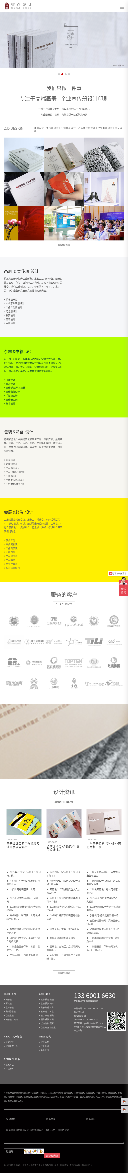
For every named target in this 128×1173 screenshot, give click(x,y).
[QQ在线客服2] (124, 1109)
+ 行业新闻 (44, 1046)
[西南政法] (94, 621)
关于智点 (13, 1036)
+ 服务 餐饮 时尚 (46, 1019)
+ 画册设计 (9, 999)
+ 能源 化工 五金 (46, 1011)
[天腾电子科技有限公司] (74, 663)
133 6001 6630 (95, 995)
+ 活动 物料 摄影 (46, 1023)
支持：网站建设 (61, 1164)
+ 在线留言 (9, 1068)
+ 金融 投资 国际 (46, 1003)
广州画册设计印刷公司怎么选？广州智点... (102, 948)
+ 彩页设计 (9, 1003)
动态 (45, 1036)
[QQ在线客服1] (124, 1101)
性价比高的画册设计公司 (22, 889)
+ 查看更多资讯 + (64, 972)
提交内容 (53, 1155)
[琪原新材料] (54, 663)
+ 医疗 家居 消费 (46, 1015)
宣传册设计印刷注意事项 (62, 937)
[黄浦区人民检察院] (34, 621)
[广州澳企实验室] (114, 642)
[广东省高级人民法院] (14, 621)
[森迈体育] (14, 683)
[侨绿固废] (34, 663)
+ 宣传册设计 (10, 1007)
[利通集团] (114, 663)
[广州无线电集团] (54, 621)
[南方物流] (14, 642)
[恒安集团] (34, 642)
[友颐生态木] (34, 683)
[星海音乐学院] (74, 621)
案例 (44, 993)
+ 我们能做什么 (11, 1046)
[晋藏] (74, 683)
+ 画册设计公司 (11, 1019)
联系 (12, 1059)
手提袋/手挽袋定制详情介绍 (104, 915)
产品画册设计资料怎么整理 (24, 955)
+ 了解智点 (9, 1042)
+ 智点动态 (44, 1042)
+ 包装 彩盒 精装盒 (47, 1027)
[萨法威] (114, 683)
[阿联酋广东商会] (114, 621)
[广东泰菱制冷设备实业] (94, 642)
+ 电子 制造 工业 (46, 1007)
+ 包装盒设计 (10, 1015)
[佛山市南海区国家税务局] (94, 663)
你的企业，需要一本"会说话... (65, 929)
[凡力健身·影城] (94, 683)
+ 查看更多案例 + (64, 244)
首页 (10, 993)
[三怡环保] (54, 683)
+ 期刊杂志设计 (11, 1011)
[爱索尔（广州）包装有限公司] (14, 663)
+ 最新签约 (44, 1050)
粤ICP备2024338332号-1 (81, 1164)
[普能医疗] (54, 642)
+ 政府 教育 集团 (46, 999)
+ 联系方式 (9, 1064)
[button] (59, 74)
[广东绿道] (74, 642)
